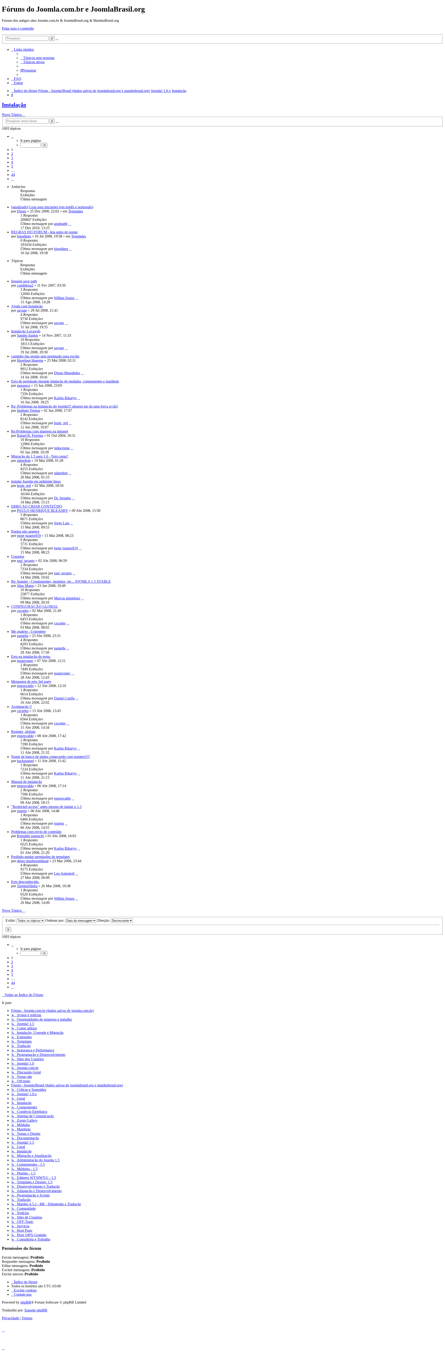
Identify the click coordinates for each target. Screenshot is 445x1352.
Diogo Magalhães (67, 373)
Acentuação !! (21, 707)
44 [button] (13, 175)
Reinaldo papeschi (30, 836)
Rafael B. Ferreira (30, 435)
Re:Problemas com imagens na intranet (39, 431)
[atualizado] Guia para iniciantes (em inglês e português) (52, 207)
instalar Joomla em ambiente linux (36, 481)
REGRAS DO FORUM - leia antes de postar (44, 232)
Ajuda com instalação (27, 306)
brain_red (61, 423)
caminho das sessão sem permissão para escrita (45, 356)
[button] (12, 136)
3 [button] (12, 158)
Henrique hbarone (30, 360)
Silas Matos (25, 586)
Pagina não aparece (25, 531)
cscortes (23, 611)
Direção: (104, 920)
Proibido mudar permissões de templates (40, 857)
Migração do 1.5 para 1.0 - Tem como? (39, 456)
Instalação (14, 105)
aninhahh (60, 224)
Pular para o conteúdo (18, 28)
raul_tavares (26, 561)
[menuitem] (37, 58)
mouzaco (23, 385)
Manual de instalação (26, 782)
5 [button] (12, 166)
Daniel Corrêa (64, 698)
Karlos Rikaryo (65, 398)
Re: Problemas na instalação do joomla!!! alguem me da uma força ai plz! (64, 406)
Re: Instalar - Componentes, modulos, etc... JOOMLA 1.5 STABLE (61, 581)
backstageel (25, 761)
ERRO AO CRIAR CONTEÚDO (36, 506)
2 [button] (12, 154)
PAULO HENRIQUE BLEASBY (42, 511)
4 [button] (12, 162)
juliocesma (62, 448)
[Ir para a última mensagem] (69, 224)
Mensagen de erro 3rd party (31, 682)
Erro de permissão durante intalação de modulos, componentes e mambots (65, 381)
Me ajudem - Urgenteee (28, 631)
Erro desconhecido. (25, 882)
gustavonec (25, 661)
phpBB (25, 1302)
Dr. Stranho (62, 498)
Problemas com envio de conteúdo (36, 832)
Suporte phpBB (35, 1310)
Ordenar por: (55, 920)
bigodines (24, 236)
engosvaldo (25, 686)
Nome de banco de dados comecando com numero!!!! (50, 757)
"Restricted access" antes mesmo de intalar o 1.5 (46, 807)
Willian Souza (64, 298)
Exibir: (11, 920)
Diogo (21, 211)
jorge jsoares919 (29, 536)
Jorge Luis (61, 523)
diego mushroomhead (32, 861)
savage (22, 310)
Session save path (24, 281)
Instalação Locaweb (25, 331)
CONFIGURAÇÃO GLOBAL (34, 606)
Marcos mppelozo (67, 598)
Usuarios (17, 556)
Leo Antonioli (64, 873)
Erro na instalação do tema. (31, 657)
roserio (22, 811)
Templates (75, 211)
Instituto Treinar (28, 410)
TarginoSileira (27, 886)
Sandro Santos (27, 335)
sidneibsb (24, 460)
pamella (22, 636)
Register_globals (23, 732)
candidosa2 (25, 285)
